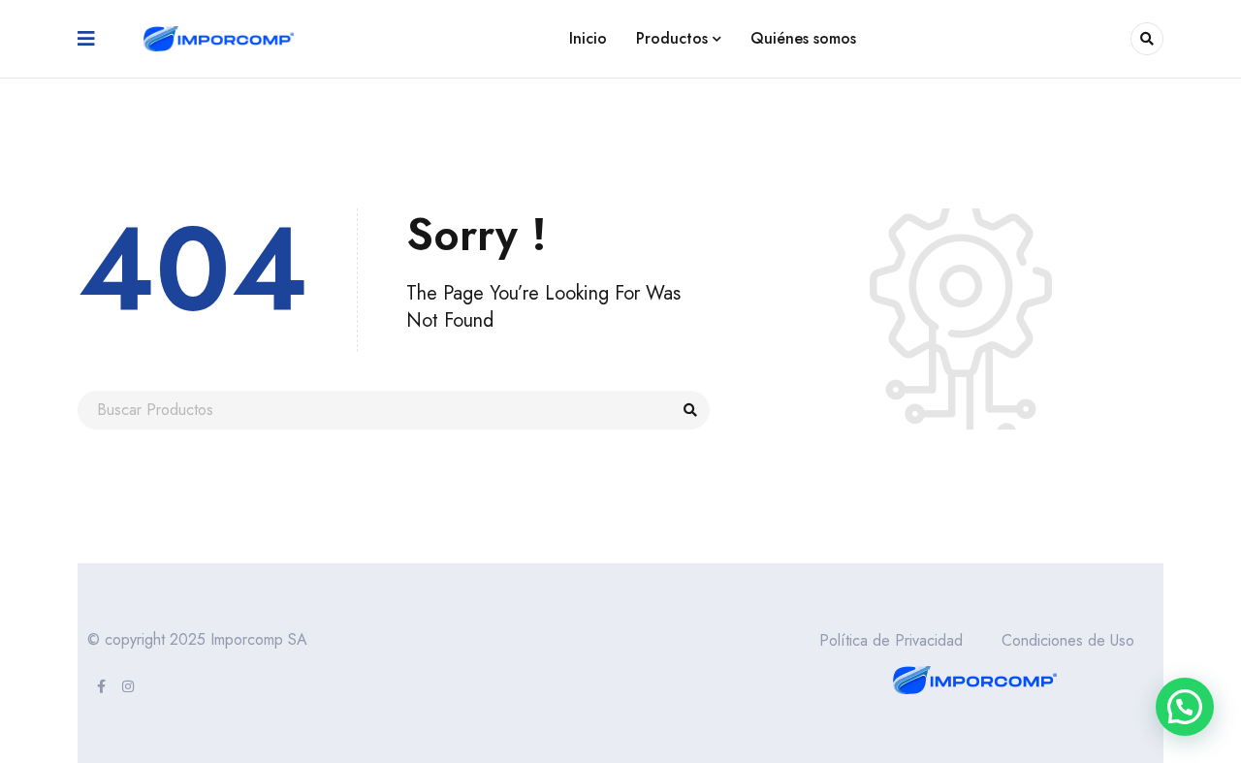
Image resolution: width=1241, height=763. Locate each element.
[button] (1185, 707)
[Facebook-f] (100, 686)
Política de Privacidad (891, 640)
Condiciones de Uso (1068, 640)
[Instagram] (128, 686)
